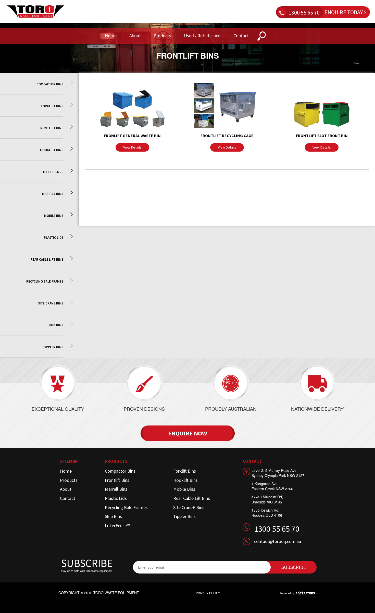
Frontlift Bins (117, 480)
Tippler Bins (184, 516)
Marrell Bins (116, 489)
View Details (132, 147)
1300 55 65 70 (304, 12)
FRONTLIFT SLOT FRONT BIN (322, 135)
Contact (241, 35)
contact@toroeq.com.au (277, 541)
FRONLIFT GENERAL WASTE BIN (132, 135)
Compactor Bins (120, 471)
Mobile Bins (184, 489)
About (135, 35)
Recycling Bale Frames (126, 507)
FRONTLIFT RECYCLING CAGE (227, 135)
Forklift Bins (184, 471)
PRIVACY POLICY (208, 593)
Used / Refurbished (202, 35)
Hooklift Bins (185, 480)
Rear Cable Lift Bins (191, 498)
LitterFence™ (117, 525)
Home (111, 35)
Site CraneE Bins (188, 507)
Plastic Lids (116, 498)
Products (162, 35)
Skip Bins (113, 516)
